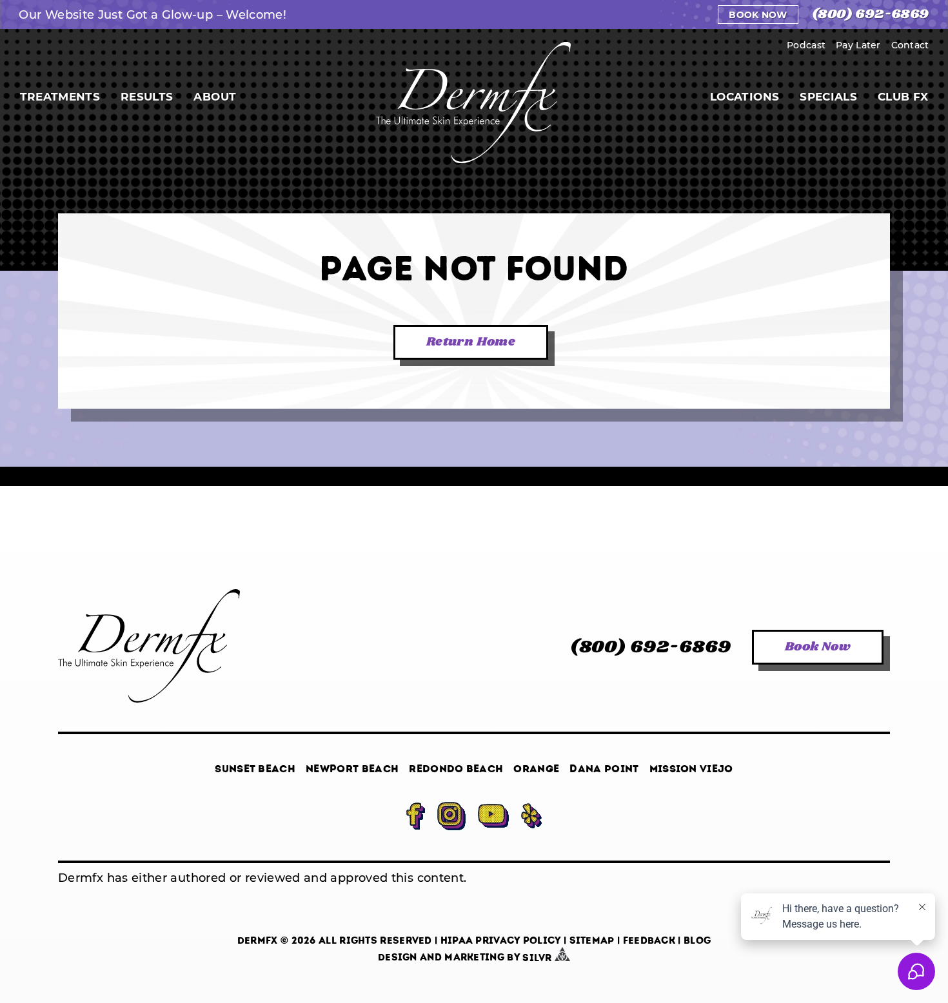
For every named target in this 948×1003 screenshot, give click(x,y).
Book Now (758, 14)
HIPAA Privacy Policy (500, 940)
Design (397, 957)
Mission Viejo (691, 768)
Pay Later (858, 45)
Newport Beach (352, 768)
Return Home (470, 342)
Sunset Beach (255, 768)
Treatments (60, 96)
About (214, 96)
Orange (536, 768)
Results (147, 96)
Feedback (649, 940)
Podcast (806, 45)
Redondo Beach (456, 768)
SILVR (538, 957)
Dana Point (603, 768)
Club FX (903, 96)
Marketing (474, 957)
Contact (910, 45)
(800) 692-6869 (870, 14)
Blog (697, 940)
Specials (828, 96)
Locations (744, 96)
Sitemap (592, 940)
